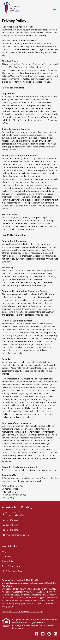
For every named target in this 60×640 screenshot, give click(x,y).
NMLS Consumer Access (13, 571)
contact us (29, 417)
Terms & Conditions (11, 566)
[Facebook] (36, 634)
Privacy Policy (8, 561)
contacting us (41, 285)
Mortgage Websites (21, 625)
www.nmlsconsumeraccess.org (17, 583)
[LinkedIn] (42, 634)
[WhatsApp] (55, 634)
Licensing (6, 556)
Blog (4, 551)
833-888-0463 (12, 525)
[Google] (49, 634)
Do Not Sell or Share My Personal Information (22, 611)
